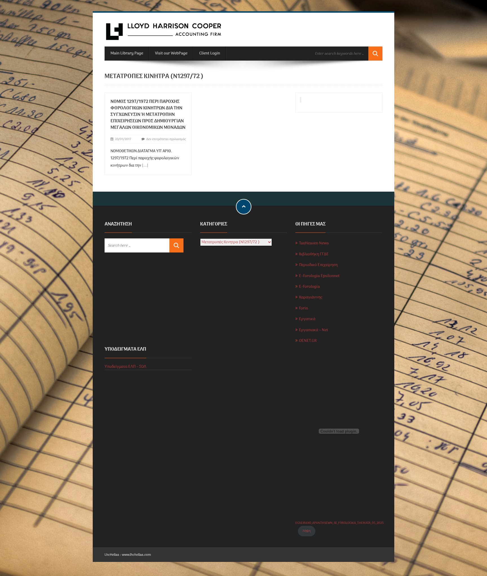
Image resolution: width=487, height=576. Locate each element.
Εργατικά (307, 319)
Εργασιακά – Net (313, 330)
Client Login (209, 53)
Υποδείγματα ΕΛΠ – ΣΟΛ (125, 367)
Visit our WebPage (171, 53)
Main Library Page (126, 53)
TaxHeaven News (314, 243)
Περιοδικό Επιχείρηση (318, 265)
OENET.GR (307, 341)
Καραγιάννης (310, 297)
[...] (145, 165)
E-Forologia (309, 286)
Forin (303, 308)
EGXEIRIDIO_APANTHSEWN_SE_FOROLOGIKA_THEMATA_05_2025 (339, 523)
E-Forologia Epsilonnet (319, 276)
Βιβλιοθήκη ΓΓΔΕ (314, 254)
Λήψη (307, 530)
